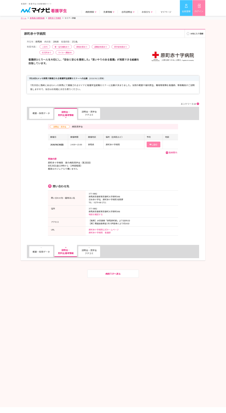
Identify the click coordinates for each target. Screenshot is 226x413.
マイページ (166, 11)
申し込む (153, 144)
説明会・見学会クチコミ (89, 113)
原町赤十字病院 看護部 (100, 232)
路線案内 (173, 152)
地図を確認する (96, 214)
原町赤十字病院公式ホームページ (104, 229)
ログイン (199, 11)
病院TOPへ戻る (113, 273)
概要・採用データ (41, 113)
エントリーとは (188, 103)
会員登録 (186, 11)
